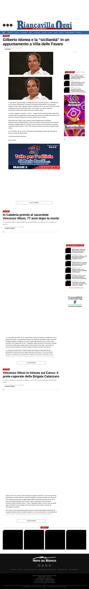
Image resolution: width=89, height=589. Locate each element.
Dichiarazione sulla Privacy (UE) (47, 569)
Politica (17, 32)
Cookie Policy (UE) (62, 569)
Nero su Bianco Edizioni (30, 569)
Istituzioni (24, 32)
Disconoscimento (74, 569)
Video (44, 36)
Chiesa (55, 32)
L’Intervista (37, 32)
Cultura (44, 32)
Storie (50, 32)
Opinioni (78, 32)
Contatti (19, 569)
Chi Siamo (13, 569)
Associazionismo (69, 32)
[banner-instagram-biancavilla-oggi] (74, 136)
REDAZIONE (7, 49)
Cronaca (10, 32)
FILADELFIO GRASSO (10, 228)
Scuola (61, 32)
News (30, 32)
